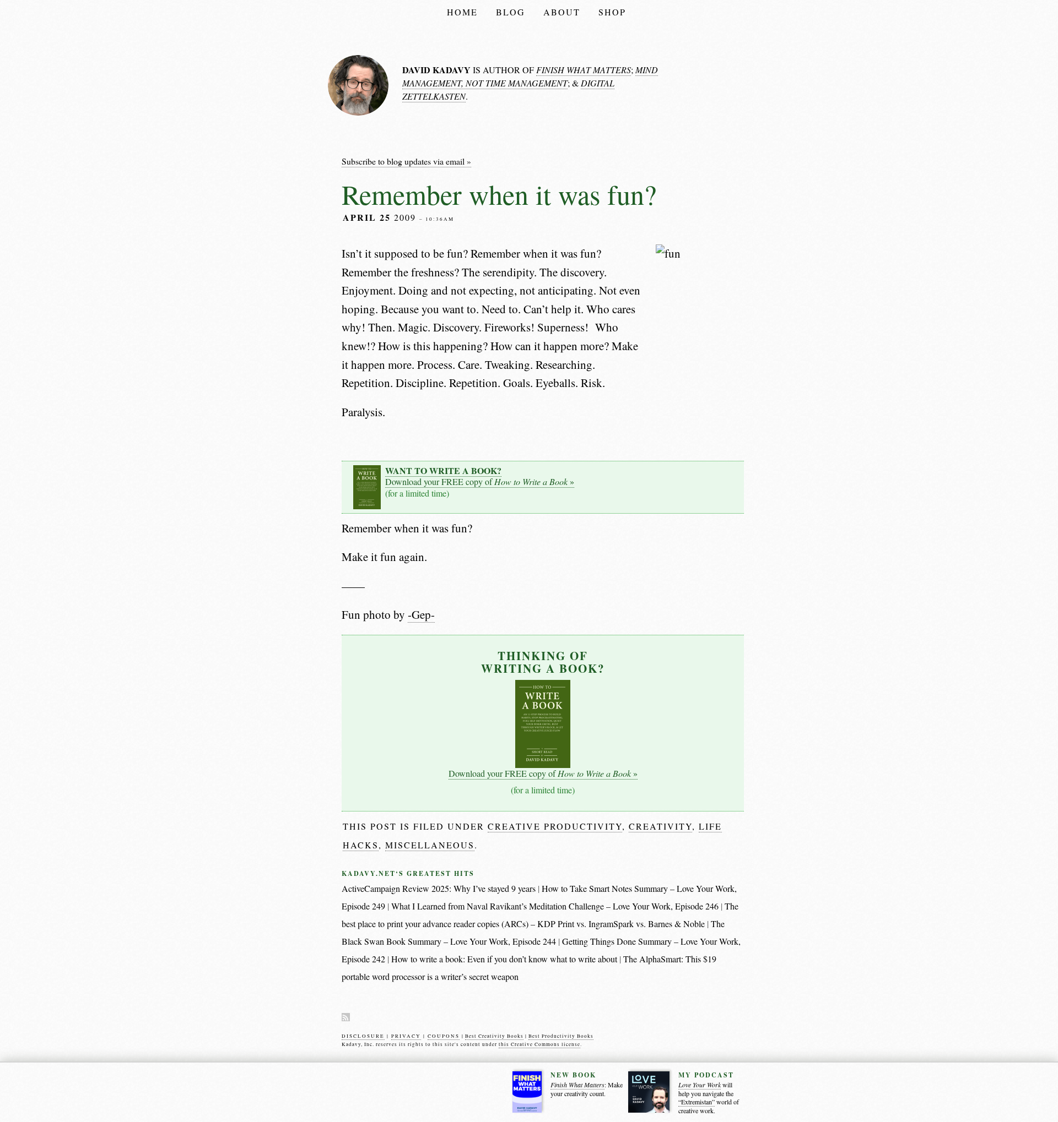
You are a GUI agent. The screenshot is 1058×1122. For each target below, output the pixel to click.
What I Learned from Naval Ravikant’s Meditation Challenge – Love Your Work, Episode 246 (555, 906)
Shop (612, 12)
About (561, 12)
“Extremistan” (696, 1102)
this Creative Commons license (539, 1044)
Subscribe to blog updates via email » (406, 161)
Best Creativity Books (494, 1036)
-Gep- (421, 614)
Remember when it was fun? (499, 194)
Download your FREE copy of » (479, 476)
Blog (510, 12)
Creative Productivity (555, 826)
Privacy (406, 1036)
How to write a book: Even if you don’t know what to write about (504, 959)
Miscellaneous (429, 845)
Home (462, 12)
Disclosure (363, 1036)
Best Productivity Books (560, 1036)
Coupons (444, 1036)
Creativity (660, 826)
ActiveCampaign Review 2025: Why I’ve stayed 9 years (439, 888)
